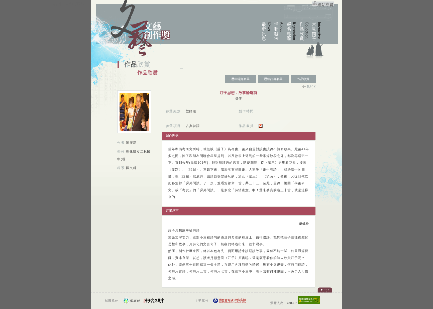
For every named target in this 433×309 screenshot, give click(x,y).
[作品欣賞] (301, 41)
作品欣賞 (303, 79)
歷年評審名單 (273, 79)
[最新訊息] (264, 41)
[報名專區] (289, 41)
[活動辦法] (276, 41)
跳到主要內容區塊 (69, 4)
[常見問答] (314, 41)
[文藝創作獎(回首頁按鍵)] (142, 57)
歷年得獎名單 (240, 79)
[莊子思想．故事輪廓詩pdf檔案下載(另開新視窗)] (261, 127)
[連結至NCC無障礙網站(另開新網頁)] (309, 302)
